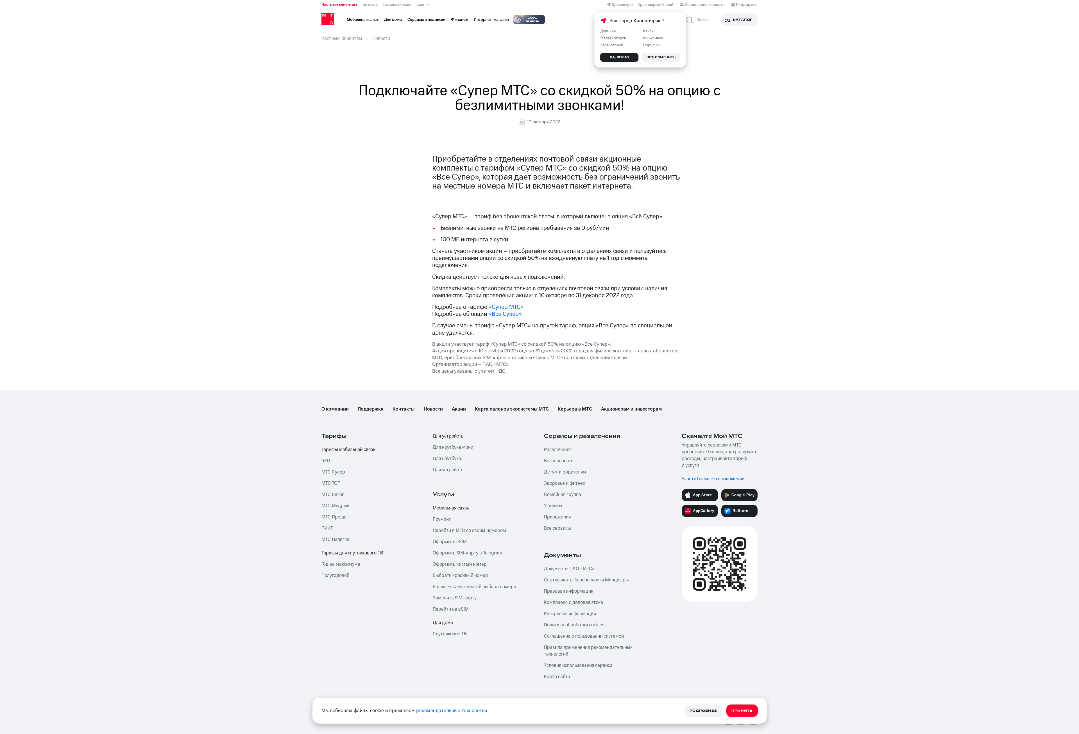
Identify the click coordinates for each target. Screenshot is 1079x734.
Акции (459, 409)
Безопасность (558, 460)
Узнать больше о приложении (713, 478)
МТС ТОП (331, 483)
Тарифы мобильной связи (348, 449)
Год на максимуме (340, 564)
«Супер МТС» (506, 307)
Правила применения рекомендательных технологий (588, 651)
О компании (335, 409)
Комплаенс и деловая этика (573, 602)
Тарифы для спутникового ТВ (352, 553)
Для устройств (448, 436)
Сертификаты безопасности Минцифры (586, 580)
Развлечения (558, 449)
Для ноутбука (447, 458)
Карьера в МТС (575, 409)
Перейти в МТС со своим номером (469, 530)
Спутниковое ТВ (450, 634)
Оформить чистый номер (460, 564)
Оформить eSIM (450, 541)
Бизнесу (370, 4)
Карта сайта (557, 676)
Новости (433, 409)
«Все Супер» (505, 314)
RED (325, 460)
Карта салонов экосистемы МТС (512, 409)
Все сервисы (557, 528)
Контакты (404, 409)
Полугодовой (335, 575)
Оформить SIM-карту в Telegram (467, 553)
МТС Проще (333, 517)
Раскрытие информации (570, 613)
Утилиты (553, 505)
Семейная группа (562, 494)
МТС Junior (332, 494)
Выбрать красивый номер (460, 575)
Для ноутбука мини (453, 447)
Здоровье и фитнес (564, 483)
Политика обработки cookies (574, 625)
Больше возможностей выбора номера (474, 586)
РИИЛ (327, 528)
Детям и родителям (565, 472)
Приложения (557, 517)
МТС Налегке (335, 539)
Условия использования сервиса (578, 665)
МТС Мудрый (335, 505)
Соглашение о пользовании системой (584, 636)
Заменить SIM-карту (455, 598)
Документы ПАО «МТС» (569, 568)
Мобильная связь (451, 508)
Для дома (443, 622)
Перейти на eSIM (451, 609)
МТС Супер (333, 472)
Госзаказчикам (397, 4)
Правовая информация (568, 591)
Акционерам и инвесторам (631, 409)
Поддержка (371, 409)
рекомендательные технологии (451, 710)
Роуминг (442, 519)
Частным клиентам (339, 4)
